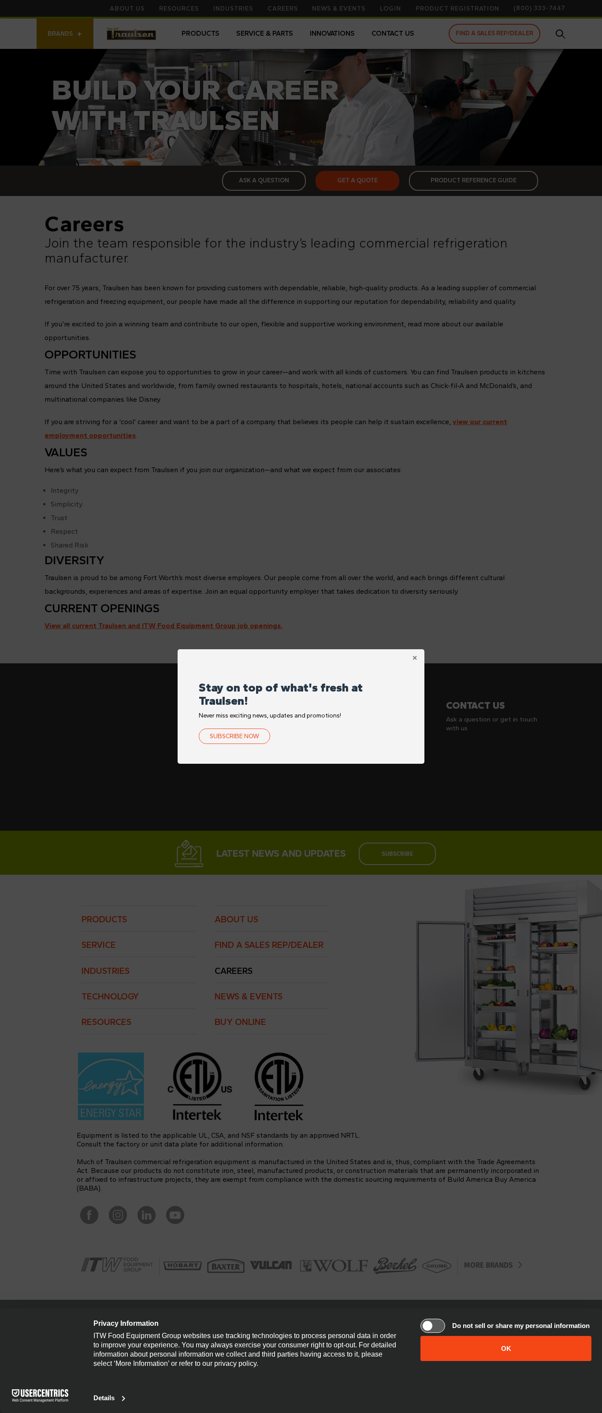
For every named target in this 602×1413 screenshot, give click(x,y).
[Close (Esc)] (414, 659)
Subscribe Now (234, 736)
